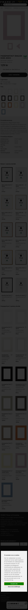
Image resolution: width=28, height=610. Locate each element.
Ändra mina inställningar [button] (14, 586)
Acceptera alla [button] (14, 583)
